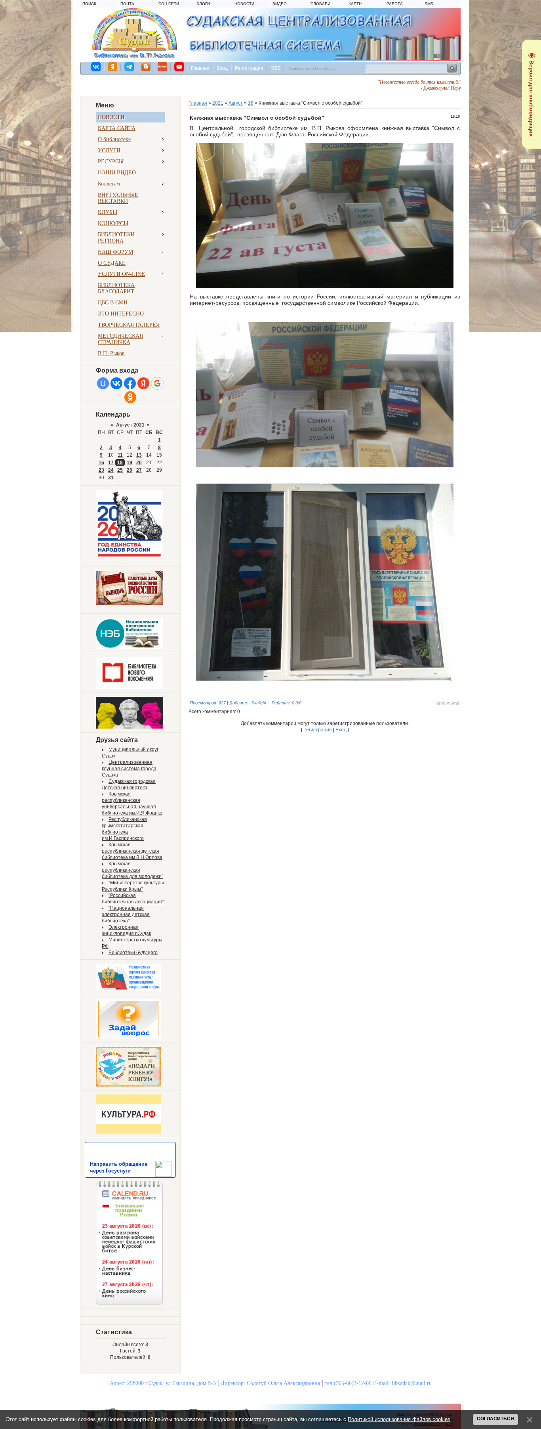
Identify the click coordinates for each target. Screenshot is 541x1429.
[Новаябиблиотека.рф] (129, 687)
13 (139, 455)
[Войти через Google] (157, 383)
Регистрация (249, 68)
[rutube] (162, 66)
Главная (200, 68)
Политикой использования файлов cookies (399, 1419)
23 (101, 470)
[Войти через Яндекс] (143, 383)
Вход (222, 68)
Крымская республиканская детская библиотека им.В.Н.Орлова (132, 851)
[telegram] (129, 66)
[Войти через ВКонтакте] (116, 383)
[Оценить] (128, 990)
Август (236, 103)
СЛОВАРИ (320, 4)
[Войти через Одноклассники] (130, 397)
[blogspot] (146, 66)
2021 (217, 103)
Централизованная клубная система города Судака (129, 768)
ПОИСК (89, 4)
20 (139, 462)
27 (139, 470)
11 (120, 455)
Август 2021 (130, 425)
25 (120, 470)
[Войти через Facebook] (130, 383)
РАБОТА (395, 4)
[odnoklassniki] (113, 66)
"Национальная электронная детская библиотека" (126, 914)
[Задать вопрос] (128, 1037)
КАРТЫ (355, 4)
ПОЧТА (127, 4)
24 (111, 470)
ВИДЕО (279, 4)
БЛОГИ (203, 4)
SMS (429, 4)
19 (129, 462)
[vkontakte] (96, 66)
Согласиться (495, 1418)
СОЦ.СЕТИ (168, 4)
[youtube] (179, 66)
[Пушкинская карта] (129, 727)
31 (111, 477)
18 (120, 462)
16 (101, 462)
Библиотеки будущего (133, 952)
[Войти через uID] (103, 383)
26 (129, 470)
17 (111, 462)
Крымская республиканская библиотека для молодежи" (132, 870)
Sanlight (258, 702)
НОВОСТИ (244, 4)
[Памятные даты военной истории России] (129, 603)
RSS (275, 68)
